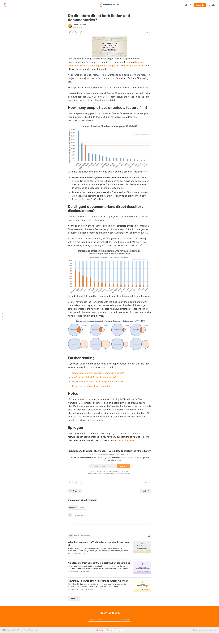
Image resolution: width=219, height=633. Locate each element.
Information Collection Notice (109, 473)
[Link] (65, 107)
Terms (26, 630)
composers (113, 65)
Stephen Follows (79, 25)
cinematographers (97, 65)
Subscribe (200, 5)
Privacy (20, 630)
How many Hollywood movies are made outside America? (98, 580)
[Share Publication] (191, 5)
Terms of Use (120, 471)
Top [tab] (70, 536)
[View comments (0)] (75, 32)
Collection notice (34, 630)
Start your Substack (105, 630)
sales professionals (134, 65)
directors (139, 62)
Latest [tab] (76, 536)
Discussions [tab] (85, 536)
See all (72, 598)
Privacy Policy (126, 473)
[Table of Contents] (2, 316)
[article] (109, 549)
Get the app (119, 630)
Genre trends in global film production (91, 386)
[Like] (70, 32)
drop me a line (126, 440)
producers (73, 65)
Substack (196, 630)
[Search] (186, 5)
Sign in (212, 5)
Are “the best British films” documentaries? (94, 377)
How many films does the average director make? (97, 381)
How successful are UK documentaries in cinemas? (98, 373)
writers (83, 65)
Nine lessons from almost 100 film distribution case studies (99, 563)
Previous (76, 491)
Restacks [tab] (83, 507)
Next (144, 491)
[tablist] (78, 507)
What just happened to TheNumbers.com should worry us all (98, 544)
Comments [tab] (73, 507)
